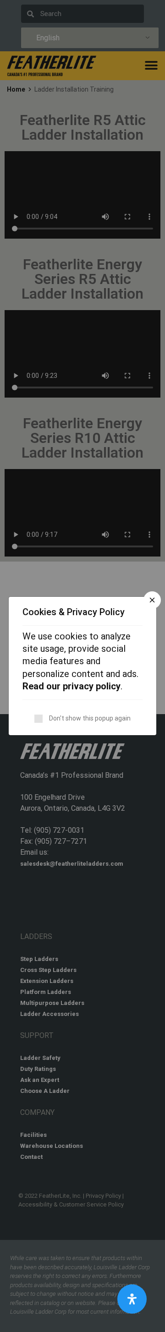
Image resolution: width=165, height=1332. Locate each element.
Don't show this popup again (90, 718)
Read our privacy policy (71, 686)
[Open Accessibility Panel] (132, 1299)
